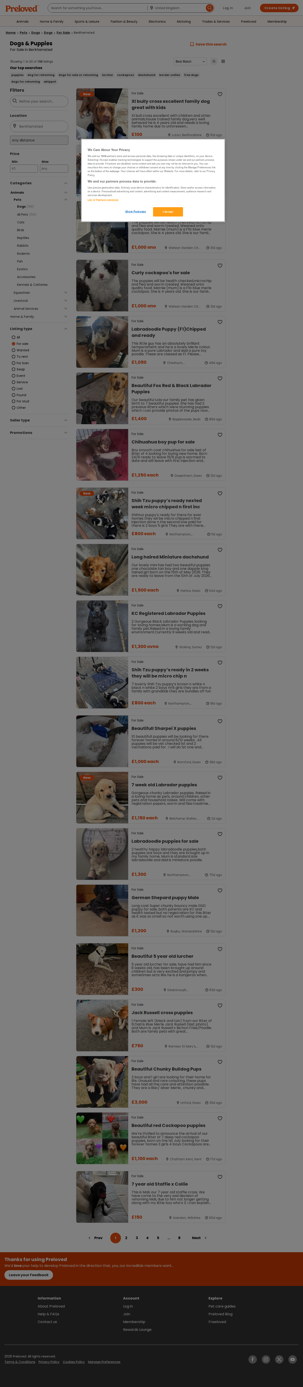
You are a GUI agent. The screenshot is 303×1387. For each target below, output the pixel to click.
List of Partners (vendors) (103, 200)
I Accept (168, 211)
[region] (153, 180)
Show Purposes (135, 211)
